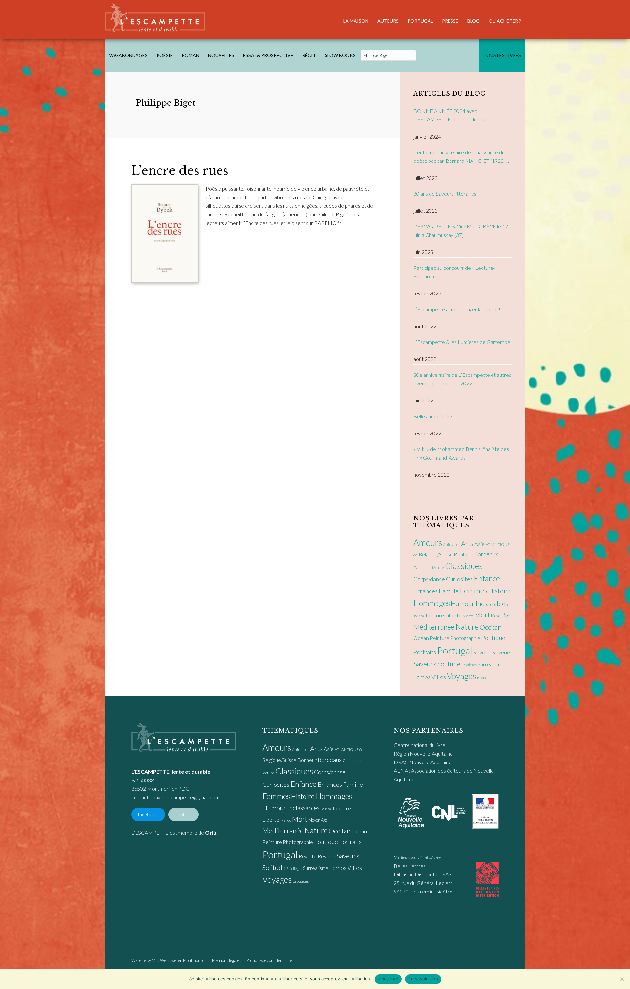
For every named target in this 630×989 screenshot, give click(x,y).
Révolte (482, 652)
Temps (421, 676)
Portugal (454, 650)
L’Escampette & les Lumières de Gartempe (461, 342)
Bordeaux (486, 554)
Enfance (487, 578)
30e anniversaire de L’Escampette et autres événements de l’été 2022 (462, 379)
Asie (479, 544)
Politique (493, 637)
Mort (482, 615)
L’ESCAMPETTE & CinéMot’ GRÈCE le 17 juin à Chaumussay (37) (460, 230)
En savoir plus (423, 978)
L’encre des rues (179, 170)
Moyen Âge (500, 615)
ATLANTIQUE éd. (349, 749)
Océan (421, 638)
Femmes (473, 590)
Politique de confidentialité (269, 960)
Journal (419, 616)
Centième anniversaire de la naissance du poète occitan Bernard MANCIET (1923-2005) (459, 157)
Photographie (465, 638)
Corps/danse (429, 579)
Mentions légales (226, 960)
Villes (438, 677)
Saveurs (424, 664)
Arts (467, 543)
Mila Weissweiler (166, 960)
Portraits (424, 652)
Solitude (448, 664)
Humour (463, 603)
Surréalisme (490, 664)
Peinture (439, 638)
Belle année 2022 (432, 416)
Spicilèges (469, 665)
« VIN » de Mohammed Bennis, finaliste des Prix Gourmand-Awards (461, 453)
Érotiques (485, 677)
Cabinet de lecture (428, 567)
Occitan (490, 627)
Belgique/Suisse (436, 554)
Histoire (500, 591)
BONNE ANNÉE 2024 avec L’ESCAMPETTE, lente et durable (450, 115)
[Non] (622, 979)
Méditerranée (433, 627)
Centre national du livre (419, 745)
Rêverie (501, 652)
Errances (425, 591)
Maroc (468, 615)
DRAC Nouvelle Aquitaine (423, 762)
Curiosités (459, 579)
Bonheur (463, 554)
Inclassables (492, 603)
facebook (148, 814)
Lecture (435, 615)
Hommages (431, 603)
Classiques (464, 565)
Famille (449, 591)
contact (183, 814)
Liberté (453, 615)
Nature (467, 626)
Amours (427, 542)
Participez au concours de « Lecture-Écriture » (454, 272)
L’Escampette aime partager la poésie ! (456, 309)
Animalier (451, 544)
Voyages (461, 676)
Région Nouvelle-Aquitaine (423, 753)
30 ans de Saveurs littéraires (444, 193)
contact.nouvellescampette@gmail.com (175, 797)
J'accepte (388, 978)
